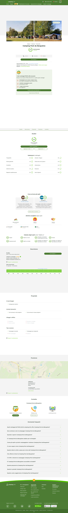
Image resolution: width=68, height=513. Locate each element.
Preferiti (55, 1)
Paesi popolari (23, 490)
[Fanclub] (16, 4)
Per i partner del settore (34, 492)
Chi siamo (54, 489)
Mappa (11, 3)
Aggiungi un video (27, 148)
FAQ (42, 486)
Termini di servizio (42, 510)
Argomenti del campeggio (36, 3)
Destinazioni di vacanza (24, 3)
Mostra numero (34, 415)
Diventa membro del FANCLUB (33, 90)
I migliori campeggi (47, 3)
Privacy (27, 510)
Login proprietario (35, 496)
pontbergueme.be (52, 413)
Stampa (54, 493)
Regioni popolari (23, 492)
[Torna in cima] (34, 480)
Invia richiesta (33, 59)
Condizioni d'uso (18, 510)
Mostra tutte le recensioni (33, 211)
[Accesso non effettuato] (60, 1)
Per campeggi (34, 487)
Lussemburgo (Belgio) (25, 66)
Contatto (43, 488)
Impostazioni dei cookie (34, 510)
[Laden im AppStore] (47, 506)
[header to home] (10, 2)
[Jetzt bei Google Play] (54, 506)
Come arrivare (31, 390)
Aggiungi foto (40, 148)
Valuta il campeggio (33, 146)
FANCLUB (22, 486)
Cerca (7, 3)
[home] (11, 484)
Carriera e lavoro (56, 491)
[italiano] (43, 1)
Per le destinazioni (35, 489)
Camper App (23, 488)
